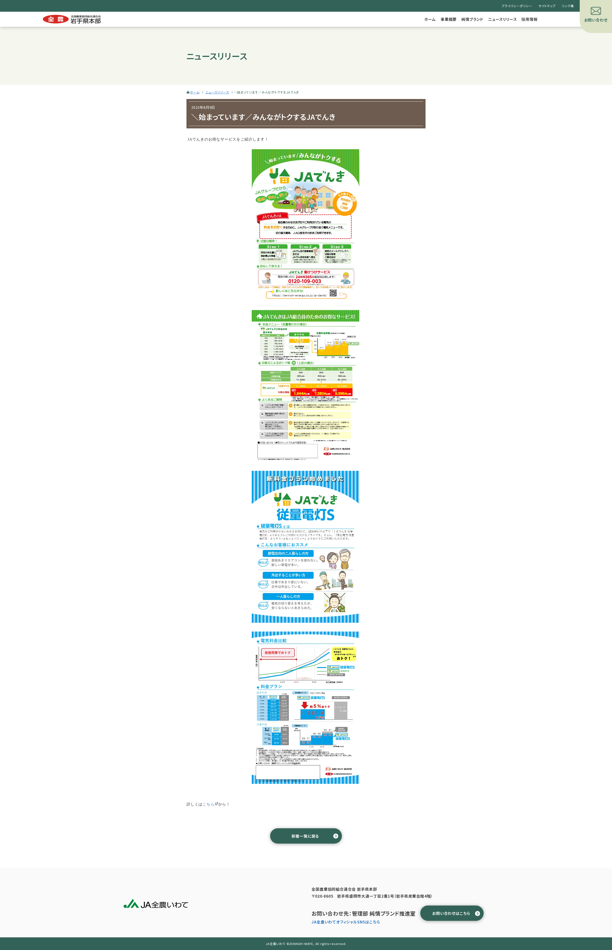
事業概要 (449, 19)
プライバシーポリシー (517, 6)
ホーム (430, 19)
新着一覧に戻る (305, 836)
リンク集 (568, 6)
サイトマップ (547, 6)
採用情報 (529, 19)
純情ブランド (472, 19)
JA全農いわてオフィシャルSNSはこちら (345, 922)
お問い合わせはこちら (451, 913)
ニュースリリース (502, 19)
